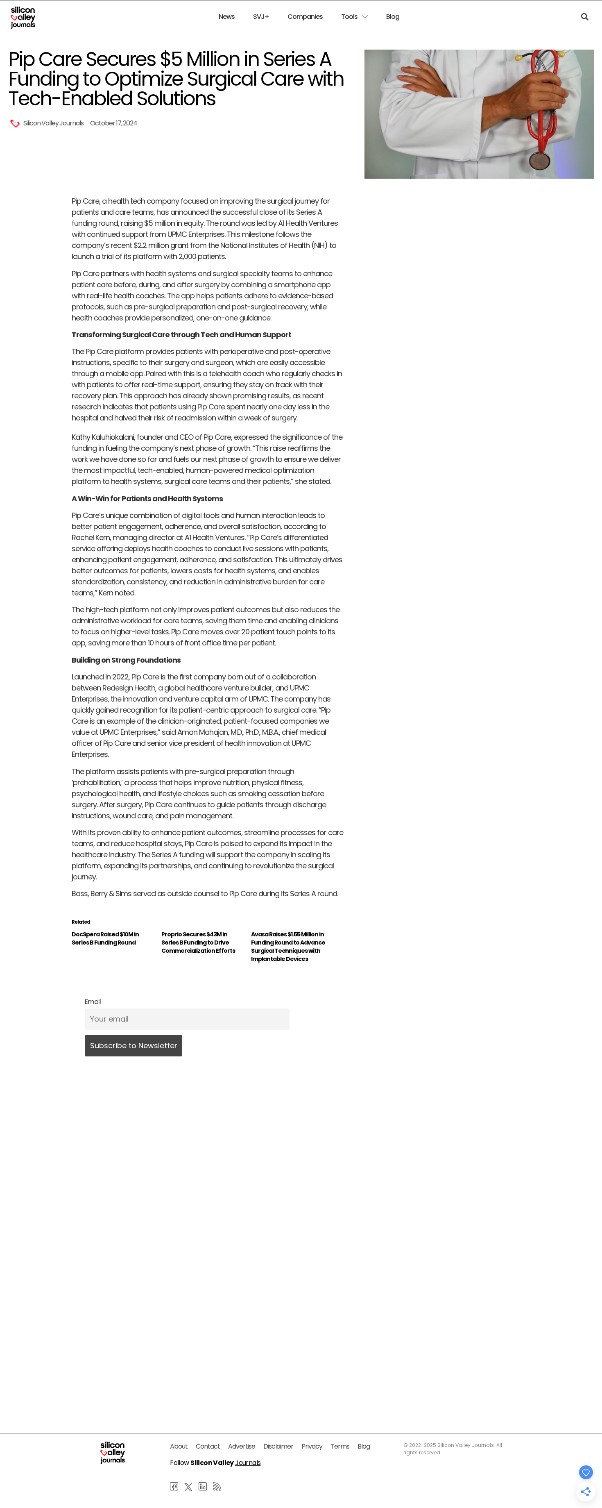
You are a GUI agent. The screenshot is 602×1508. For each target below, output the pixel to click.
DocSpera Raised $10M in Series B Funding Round (105, 938)
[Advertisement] (208, 1326)
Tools (349, 17)
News (227, 17)
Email (93, 1001)
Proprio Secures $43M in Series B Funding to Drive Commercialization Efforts (198, 942)
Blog (392, 17)
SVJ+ (261, 17)
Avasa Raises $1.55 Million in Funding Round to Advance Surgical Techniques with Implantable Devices (288, 946)
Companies (305, 17)
